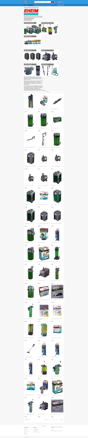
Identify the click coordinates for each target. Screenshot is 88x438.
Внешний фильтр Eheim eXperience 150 (55, 185)
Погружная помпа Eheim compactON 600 (55, 166)
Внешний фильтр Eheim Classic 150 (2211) (55, 261)
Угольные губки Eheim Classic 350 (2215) (55, 299)
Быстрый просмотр (28, 110)
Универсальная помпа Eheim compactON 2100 (43, 185)
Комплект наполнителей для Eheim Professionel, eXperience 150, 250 (43, 319)
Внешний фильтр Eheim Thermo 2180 (55, 204)
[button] (62, 2)
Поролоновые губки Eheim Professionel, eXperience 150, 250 (44, 300)
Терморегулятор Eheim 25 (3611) (54, 242)
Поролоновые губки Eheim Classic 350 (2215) (43, 204)
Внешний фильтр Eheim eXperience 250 (29, 223)
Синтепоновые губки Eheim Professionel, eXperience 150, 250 (57, 414)
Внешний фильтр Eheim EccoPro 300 (28, 280)
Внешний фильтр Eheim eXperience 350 (29, 204)
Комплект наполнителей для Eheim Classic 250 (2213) (56, 318)
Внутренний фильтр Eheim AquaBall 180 (29, 318)
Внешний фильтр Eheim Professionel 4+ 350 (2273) (56, 223)
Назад (46, 419)
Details (43, 110)
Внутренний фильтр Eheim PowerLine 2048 (55, 280)
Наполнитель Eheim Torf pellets (41, 242)
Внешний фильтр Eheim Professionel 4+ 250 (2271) (43, 223)
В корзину (26, 129)
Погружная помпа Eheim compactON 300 (42, 166)
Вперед (62, 419)
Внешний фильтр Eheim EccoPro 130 (28, 242)
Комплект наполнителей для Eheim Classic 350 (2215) (43, 261)
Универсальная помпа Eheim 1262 (41, 280)
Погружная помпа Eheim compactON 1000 (29, 185)
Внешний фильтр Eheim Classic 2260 (28, 299)
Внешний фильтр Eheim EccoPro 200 (28, 261)
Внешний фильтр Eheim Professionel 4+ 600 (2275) (30, 166)
